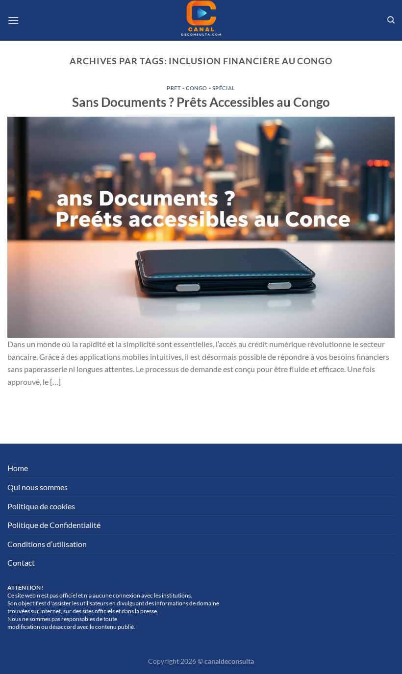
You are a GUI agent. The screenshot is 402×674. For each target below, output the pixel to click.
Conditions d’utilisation (47, 544)
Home (17, 468)
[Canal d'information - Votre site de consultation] (201, 20)
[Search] (391, 20)
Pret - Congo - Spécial (201, 88)
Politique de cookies (41, 506)
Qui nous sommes (37, 487)
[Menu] (13, 20)
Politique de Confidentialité (53, 524)
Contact (21, 562)
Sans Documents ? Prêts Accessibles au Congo (201, 102)
